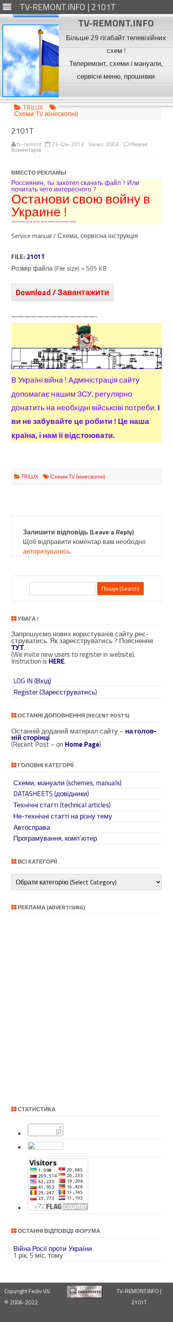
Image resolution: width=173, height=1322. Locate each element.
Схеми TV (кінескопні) (46, 113)
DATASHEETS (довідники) (51, 793)
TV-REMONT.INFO (116, 23)
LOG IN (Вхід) (32, 681)
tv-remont (29, 144)
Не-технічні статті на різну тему (62, 816)
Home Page (82, 744)
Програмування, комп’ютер (55, 838)
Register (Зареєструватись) (55, 692)
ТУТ (17, 647)
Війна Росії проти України (52, 1248)
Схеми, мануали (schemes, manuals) (67, 783)
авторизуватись (46, 551)
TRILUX (33, 107)
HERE (56, 661)
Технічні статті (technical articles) (62, 805)
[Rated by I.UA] (45, 1147)
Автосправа (31, 827)
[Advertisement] (116, 95)
